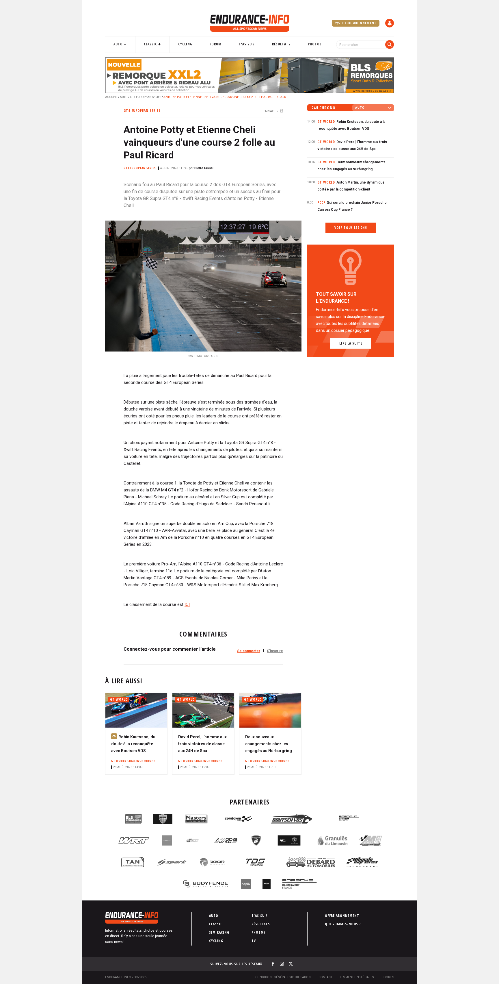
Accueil (111, 97)
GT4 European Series (145, 97)
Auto (118, 44)
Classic (150, 44)
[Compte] (389, 23)
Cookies (387, 977)
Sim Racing (219, 932)
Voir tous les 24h (350, 227)
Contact (325, 977)
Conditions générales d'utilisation (283, 977)
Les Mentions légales (357, 977)
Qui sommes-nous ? (343, 924)
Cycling (185, 44)
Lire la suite (350, 343)
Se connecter (248, 651)
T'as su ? (247, 44)
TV (254, 940)
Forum (215, 44)
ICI (187, 604)
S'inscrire (275, 651)
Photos (315, 44)
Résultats (281, 44)
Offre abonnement (359, 23)
